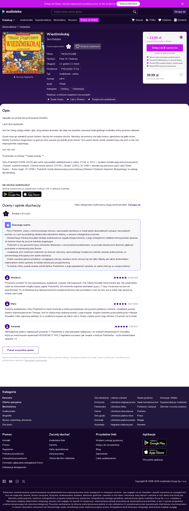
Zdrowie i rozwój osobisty (173, 406)
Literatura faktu (118, 406)
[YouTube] (10, 481)
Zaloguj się (179, 11)
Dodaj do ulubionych (90, 46)
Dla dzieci (7, 424)
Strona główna (9, 26)
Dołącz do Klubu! (89, 20)
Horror (97, 411)
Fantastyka (25, 26)
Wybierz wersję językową (109, 440)
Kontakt (6, 440)
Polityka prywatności (13, 453)
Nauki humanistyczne (147, 402)
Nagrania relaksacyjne (122, 424)
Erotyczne (99, 402)
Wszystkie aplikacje (153, 459)
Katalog (7, 20)
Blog (98, 449)
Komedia (98, 420)
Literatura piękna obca (122, 415)
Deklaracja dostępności (14, 467)
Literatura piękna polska (123, 420)
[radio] (165, 39)
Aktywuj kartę (56, 453)
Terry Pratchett (54, 39)
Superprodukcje (43, 20)
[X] (23, 481)
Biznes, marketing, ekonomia (16, 420)
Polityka (141, 411)
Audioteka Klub (57, 440)
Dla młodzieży (101, 397)
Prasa (140, 415)
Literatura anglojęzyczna (123, 402)
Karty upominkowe (58, 449)
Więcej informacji (128, 3)
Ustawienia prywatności (14, 458)
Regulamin (7, 449)
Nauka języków (145, 397)
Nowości (72, 20)
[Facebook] (4, 481)
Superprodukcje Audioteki (173, 402)
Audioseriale (26, 20)
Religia (140, 420)
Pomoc (6, 445)
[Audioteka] (11, 12)
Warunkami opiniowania (35, 360)
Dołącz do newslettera (107, 445)
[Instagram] (17, 481)
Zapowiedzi (101, 453)
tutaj (174, 507)
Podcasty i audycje (146, 406)
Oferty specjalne (11, 402)
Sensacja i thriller (168, 397)
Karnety (53, 445)
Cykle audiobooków (106, 458)
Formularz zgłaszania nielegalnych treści (22, 462)
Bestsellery (60, 20)
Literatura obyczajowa (122, 411)
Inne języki (99, 415)
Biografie (7, 415)
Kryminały (99, 424)
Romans (141, 424)
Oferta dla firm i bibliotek (62, 458)
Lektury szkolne (119, 397)
